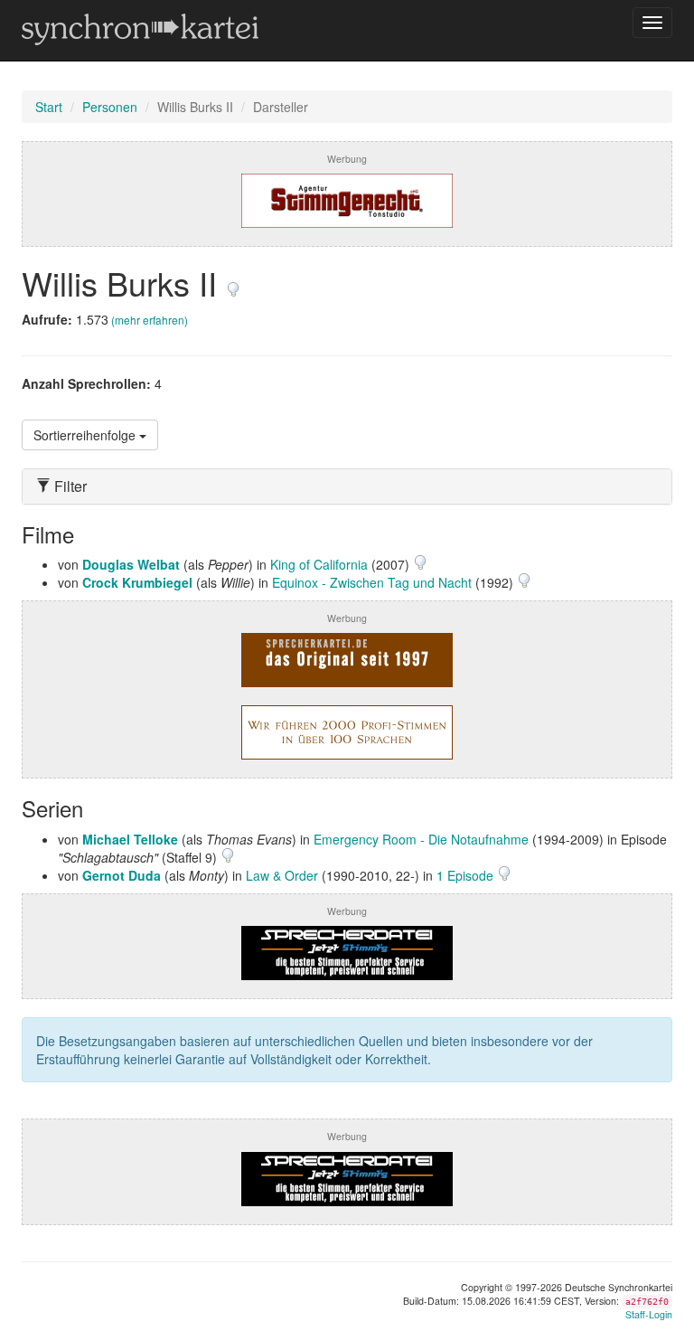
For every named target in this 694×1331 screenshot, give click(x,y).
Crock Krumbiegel (137, 582)
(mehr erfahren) (149, 319)
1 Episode (466, 875)
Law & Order (282, 875)
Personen (109, 107)
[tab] (347, 486)
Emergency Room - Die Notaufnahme (421, 839)
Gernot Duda (121, 875)
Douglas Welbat (131, 564)
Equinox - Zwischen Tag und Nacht (372, 582)
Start (48, 107)
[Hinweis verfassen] (233, 283)
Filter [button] (69, 486)
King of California (319, 564)
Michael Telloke (130, 839)
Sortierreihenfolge (86, 435)
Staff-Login (648, 1314)
